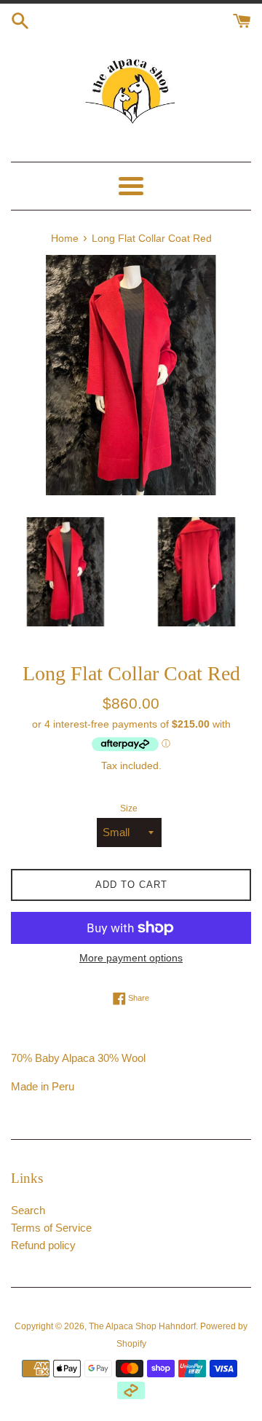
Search (28, 1210)
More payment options (131, 958)
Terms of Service (51, 1227)
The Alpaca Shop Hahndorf (142, 1326)
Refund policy (43, 1245)
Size (129, 808)
